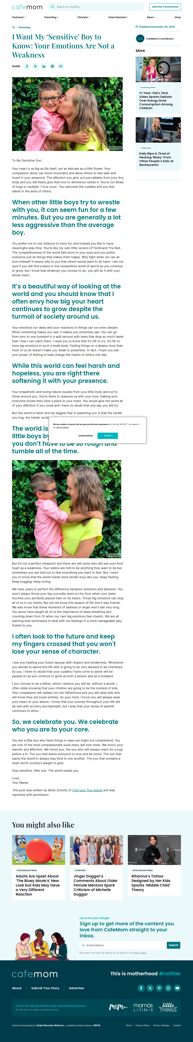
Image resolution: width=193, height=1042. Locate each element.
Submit (173, 945)
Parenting (24, 27)
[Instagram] (168, 988)
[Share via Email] (60, 66)
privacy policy (140, 952)
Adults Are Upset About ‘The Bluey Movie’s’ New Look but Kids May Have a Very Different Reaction (38, 885)
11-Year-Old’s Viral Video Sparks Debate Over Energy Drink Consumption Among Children (156, 100)
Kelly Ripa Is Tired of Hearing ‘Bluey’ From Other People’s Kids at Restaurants (156, 159)
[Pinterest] (159, 988)
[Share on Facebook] (27, 66)
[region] (98, 430)
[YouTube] (177, 988)
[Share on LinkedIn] (43, 66)
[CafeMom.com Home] (27, 6)
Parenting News (148, 87)
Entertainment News (27, 870)
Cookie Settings (86, 435)
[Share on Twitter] (35, 66)
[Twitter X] (150, 988)
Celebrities (146, 148)
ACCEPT (107, 436)
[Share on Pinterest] (52, 66)
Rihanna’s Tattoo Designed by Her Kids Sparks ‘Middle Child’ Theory (151, 883)
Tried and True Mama (87, 790)
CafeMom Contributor (160, 38)
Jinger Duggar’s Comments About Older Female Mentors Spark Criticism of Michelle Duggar (95, 885)
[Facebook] (141, 988)
